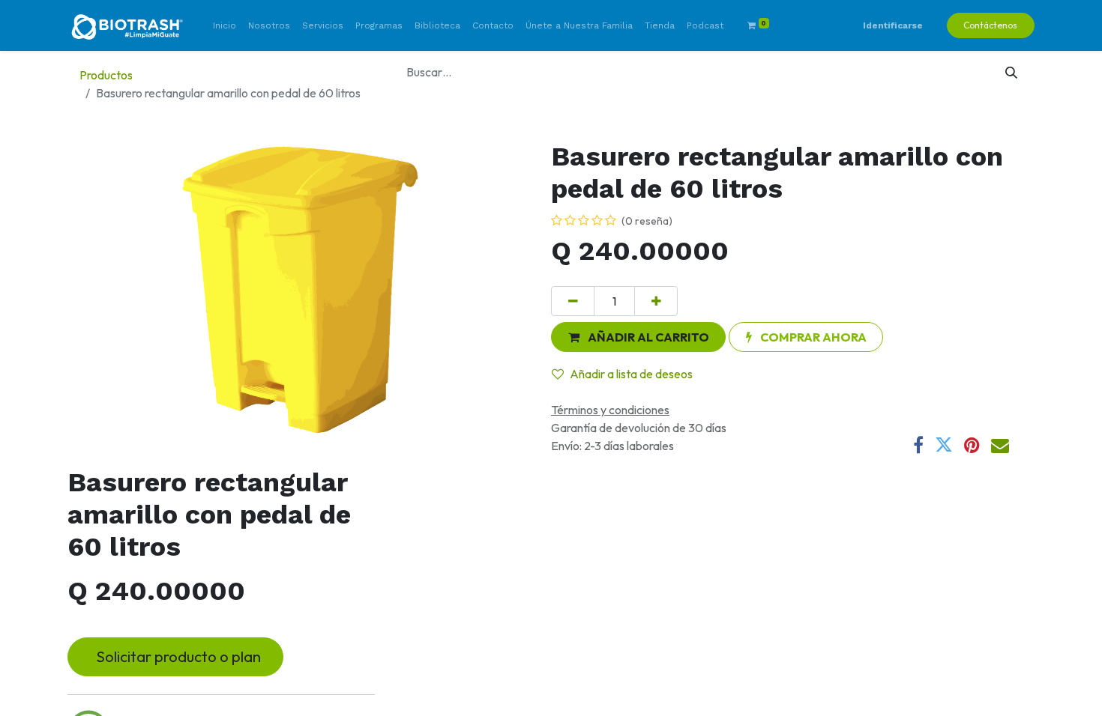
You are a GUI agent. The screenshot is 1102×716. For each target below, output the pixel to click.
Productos (106, 74)
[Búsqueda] (1012, 72)
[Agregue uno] (656, 301)
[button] (638, 337)
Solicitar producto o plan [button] (175, 656)
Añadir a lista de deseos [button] (631, 373)
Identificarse (893, 25)
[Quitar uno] (572, 301)
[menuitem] (224, 25)
